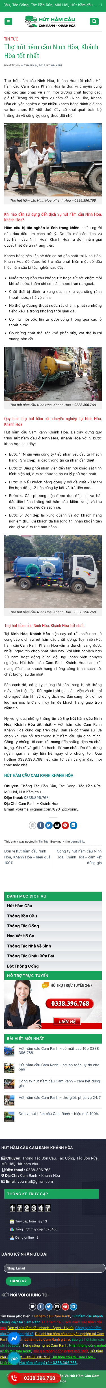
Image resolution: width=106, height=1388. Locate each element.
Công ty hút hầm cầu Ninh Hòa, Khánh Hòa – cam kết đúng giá (79, 857)
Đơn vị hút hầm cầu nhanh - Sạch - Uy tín (40, 1328)
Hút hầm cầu (19, 905)
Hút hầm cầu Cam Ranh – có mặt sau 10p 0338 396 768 (59, 1050)
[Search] (94, 22)
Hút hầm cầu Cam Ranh (51, 1316)
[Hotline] (14, 1378)
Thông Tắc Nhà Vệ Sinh (29, 945)
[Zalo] (14, 1358)
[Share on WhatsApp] (32, 825)
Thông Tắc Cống (23, 925)
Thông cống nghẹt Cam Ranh (44, 1345)
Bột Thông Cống (23, 966)
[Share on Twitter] (49, 825)
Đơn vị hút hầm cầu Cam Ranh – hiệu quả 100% (59, 1114)
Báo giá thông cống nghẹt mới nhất (60, 1351)
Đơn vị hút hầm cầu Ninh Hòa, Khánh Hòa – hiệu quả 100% (27, 857)
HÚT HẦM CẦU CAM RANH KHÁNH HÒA (38, 775)
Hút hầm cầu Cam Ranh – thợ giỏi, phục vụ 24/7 (60, 1097)
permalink (77, 841)
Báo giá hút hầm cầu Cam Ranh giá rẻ (40, 1339)
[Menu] (8, 22)
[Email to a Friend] (57, 825)
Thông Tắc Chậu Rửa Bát (30, 955)
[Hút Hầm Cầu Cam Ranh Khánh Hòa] (50, 21)
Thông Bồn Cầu (22, 915)
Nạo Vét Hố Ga (20, 935)
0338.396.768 (36, 797)
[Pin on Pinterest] (65, 825)
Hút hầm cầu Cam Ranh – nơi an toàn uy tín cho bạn (59, 1067)
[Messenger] (14, 1338)
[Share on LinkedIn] (73, 825)
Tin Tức (11, 39)
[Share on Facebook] (40, 825)
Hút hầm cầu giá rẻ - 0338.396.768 (48, 1363)
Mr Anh (56, 65)
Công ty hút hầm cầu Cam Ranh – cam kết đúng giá (59, 1083)
